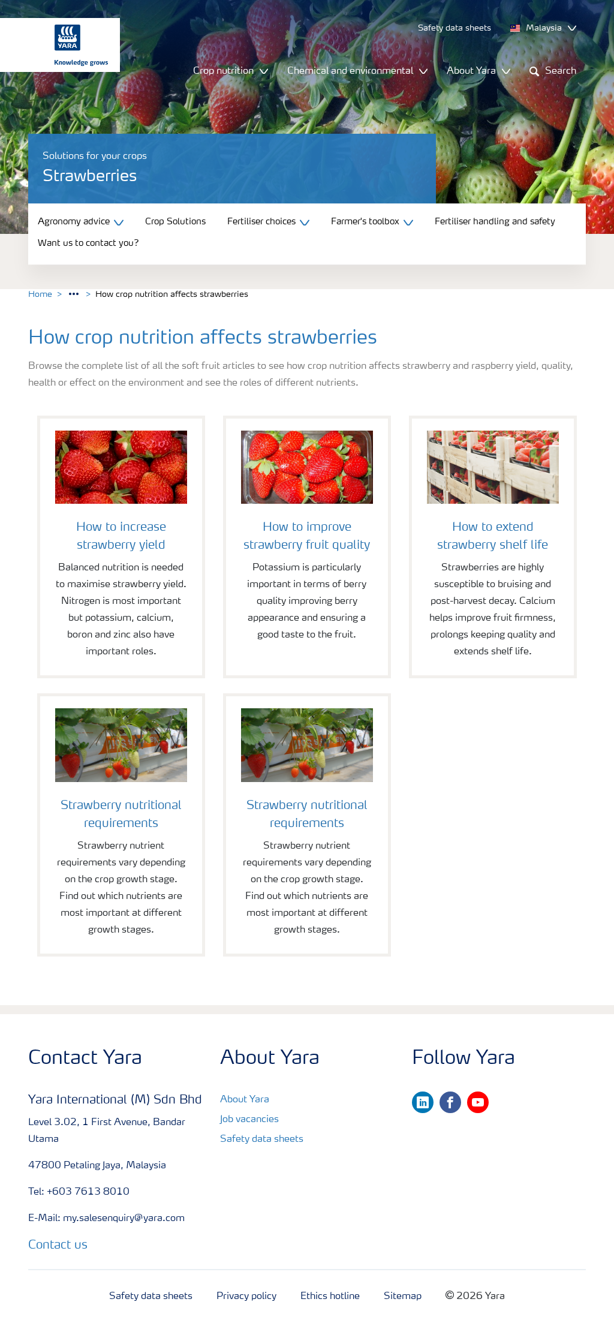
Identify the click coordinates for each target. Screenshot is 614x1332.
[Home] (54, 45)
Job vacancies (249, 1119)
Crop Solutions (175, 222)
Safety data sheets (261, 1139)
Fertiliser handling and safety (495, 222)
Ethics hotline (330, 1296)
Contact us (58, 1246)
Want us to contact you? (88, 244)
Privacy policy (246, 1296)
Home (40, 294)
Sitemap (403, 1296)
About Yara (244, 1100)
